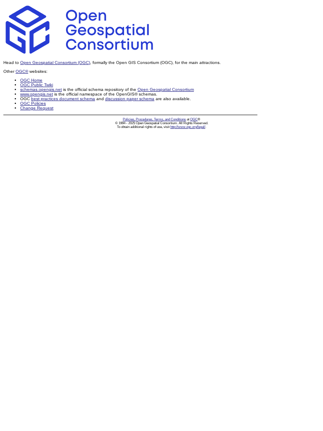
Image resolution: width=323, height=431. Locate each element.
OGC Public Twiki (36, 84)
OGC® (22, 71)
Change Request (36, 108)
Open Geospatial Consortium (166, 89)
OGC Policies (33, 103)
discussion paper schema (129, 98)
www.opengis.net (36, 94)
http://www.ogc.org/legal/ (187, 127)
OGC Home (31, 80)
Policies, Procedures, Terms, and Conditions (154, 119)
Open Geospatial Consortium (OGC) (55, 62)
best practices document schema (63, 98)
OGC (194, 119)
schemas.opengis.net (41, 89)
